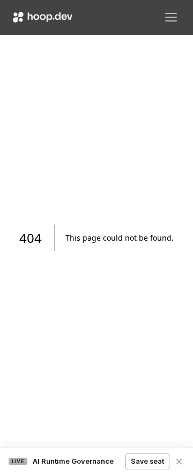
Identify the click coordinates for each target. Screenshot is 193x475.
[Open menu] (171, 17)
